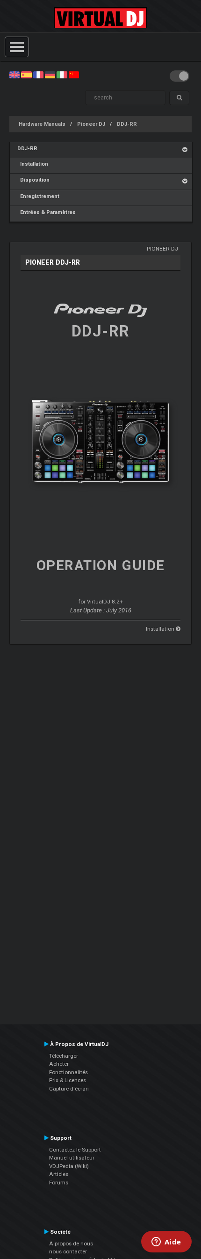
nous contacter (68, 1251)
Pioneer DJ (91, 124)
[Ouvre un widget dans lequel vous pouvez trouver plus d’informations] (166, 1242)
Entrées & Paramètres (46, 212)
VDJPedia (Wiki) (69, 1166)
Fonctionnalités (68, 1072)
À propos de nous (71, 1243)
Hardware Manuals (42, 124)
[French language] (38, 74)
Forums (58, 1182)
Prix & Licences (67, 1080)
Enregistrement (38, 196)
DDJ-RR (127, 124)
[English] (14, 74)
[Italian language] (62, 74)
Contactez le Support (75, 1149)
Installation (32, 164)
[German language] (50, 74)
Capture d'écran (69, 1088)
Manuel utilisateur (71, 1157)
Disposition (33, 180)
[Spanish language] (26, 74)
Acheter (59, 1064)
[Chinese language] (74, 74)
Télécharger (63, 1056)
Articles (58, 1174)
